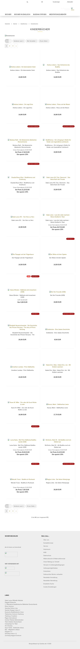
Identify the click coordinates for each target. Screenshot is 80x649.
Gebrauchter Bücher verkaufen (53, 574)
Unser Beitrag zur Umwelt (51, 562)
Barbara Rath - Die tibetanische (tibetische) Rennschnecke (22, 146)
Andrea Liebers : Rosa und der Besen (57, 108)
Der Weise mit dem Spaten (57, 258)
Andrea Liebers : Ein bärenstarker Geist (22, 70)
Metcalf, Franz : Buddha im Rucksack (22, 483)
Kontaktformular (48, 543)
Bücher (8, 14)
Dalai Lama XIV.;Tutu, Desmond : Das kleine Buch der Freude (57, 183)
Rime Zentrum (9, 606)
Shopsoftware (33, 643)
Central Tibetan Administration (14, 620)
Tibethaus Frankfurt (11, 616)
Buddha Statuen (39, 14)
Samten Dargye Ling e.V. (12, 610)
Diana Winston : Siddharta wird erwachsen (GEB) (22, 296)
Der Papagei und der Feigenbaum (22, 258)
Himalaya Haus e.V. (11, 633)
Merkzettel (70, 2)
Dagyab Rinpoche (10, 602)
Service (45, 546)
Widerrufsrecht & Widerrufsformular (54, 558)
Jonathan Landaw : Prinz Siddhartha (22, 370)
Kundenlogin (56, 2)
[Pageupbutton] (75, 646)
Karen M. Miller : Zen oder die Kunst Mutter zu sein (22, 408)
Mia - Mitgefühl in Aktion (12, 629)
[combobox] (18, 41)
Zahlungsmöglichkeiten (50, 568)
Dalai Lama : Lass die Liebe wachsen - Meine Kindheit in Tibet (57, 221)
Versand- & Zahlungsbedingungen (53, 565)
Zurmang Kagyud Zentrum (13, 635)
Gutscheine (46, 571)
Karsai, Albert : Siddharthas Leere (57, 408)
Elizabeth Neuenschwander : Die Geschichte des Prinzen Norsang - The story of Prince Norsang (22, 333)
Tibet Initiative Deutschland (13, 622)
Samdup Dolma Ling (11, 608)
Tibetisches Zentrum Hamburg (14, 614)
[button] (6, 41)
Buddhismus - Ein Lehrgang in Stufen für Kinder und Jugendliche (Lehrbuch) (57, 146)
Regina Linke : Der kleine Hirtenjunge (57, 483)
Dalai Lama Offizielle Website (14, 600)
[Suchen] (27, 1)
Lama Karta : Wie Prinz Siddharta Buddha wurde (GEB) (22, 446)
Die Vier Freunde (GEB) (57, 295)
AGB (44, 552)
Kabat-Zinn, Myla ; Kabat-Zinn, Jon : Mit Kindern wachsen (57, 371)
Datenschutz (47, 555)
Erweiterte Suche (48, 584)
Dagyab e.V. (8, 631)
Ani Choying (8, 625)
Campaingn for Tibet (11, 624)
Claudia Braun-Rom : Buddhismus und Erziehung (22, 183)
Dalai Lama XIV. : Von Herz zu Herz (22, 220)
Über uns (46, 540)
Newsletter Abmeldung (50, 580)
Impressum (46, 549)
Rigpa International (11, 618)
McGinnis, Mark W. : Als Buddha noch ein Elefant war (57, 446)
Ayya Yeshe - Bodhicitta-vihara (14, 627)
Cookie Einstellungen (49, 587)
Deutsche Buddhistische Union (14, 612)
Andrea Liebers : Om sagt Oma (22, 108)
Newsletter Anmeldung (50, 577)
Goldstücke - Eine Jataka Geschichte (57, 333)
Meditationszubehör (57, 14)
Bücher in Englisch (22, 14)
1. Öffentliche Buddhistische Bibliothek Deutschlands (21, 604)
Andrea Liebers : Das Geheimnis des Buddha (57, 71)
